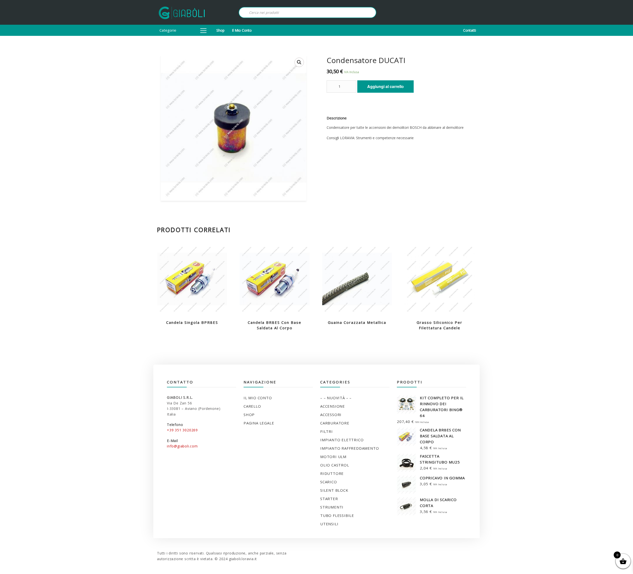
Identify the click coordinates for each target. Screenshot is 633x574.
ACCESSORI (330, 414)
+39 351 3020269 (182, 430)
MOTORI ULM (333, 456)
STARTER (329, 498)
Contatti (469, 30)
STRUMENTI (331, 507)
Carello (252, 406)
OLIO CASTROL (334, 465)
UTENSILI (329, 523)
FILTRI (326, 431)
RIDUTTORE (332, 473)
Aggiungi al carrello (385, 86)
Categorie (167, 30)
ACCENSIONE (332, 406)
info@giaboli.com (182, 446)
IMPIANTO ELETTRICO (341, 439)
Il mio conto (242, 30)
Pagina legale (259, 422)
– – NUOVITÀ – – (336, 397)
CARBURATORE (334, 422)
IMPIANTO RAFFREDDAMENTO (349, 448)
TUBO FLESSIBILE (337, 515)
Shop (220, 30)
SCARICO (328, 481)
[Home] (181, 12)
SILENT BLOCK (334, 490)
